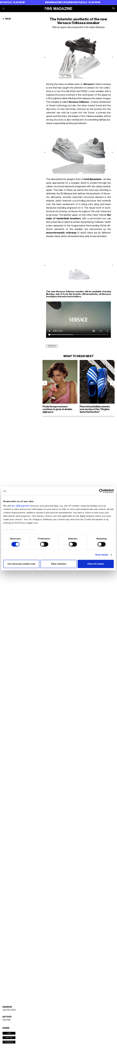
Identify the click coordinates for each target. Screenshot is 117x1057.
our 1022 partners (21, 506)
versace (52, 346)
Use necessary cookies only (21, 564)
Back (8, 19)
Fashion (7, 1007)
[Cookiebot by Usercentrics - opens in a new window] (101, 491)
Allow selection (58, 564)
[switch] (44, 544)
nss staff (6, 1020)
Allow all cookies (95, 564)
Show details (101, 555)
